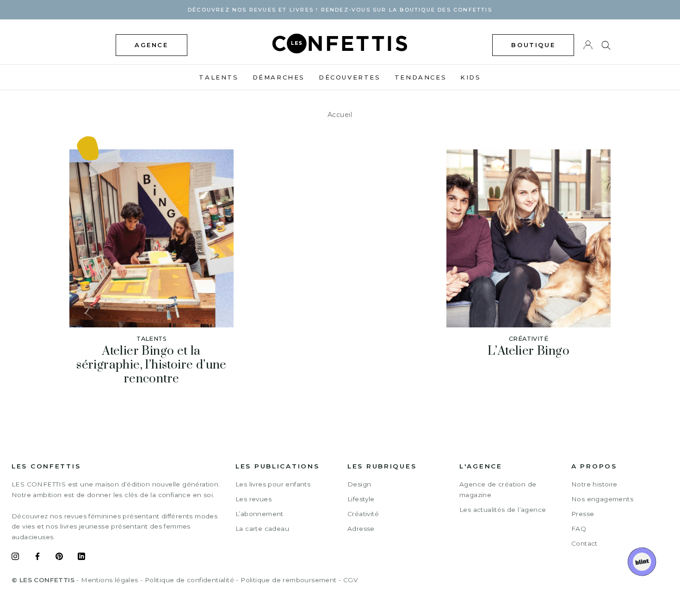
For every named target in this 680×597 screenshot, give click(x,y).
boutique (533, 45)
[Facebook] (37, 557)
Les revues (253, 499)
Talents (218, 77)
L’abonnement (259, 513)
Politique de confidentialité (189, 580)
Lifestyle (361, 499)
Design (359, 484)
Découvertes (350, 77)
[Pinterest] (59, 557)
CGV (350, 580)
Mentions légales (109, 580)
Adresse (361, 528)
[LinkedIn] (81, 557)
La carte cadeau (262, 528)
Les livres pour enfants (272, 484)
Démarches (279, 77)
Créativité (363, 513)
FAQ (578, 528)
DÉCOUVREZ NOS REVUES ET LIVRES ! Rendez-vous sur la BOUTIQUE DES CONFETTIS (340, 9)
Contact (584, 543)
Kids (470, 77)
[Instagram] (15, 557)
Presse (582, 513)
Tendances (420, 77)
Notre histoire (594, 484)
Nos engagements (602, 499)
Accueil (340, 115)
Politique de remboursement (288, 580)
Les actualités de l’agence (502, 509)
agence (151, 45)
